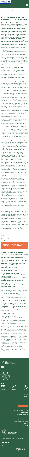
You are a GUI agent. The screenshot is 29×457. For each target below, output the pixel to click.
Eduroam (26, 423)
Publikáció (3, 235)
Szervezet (25, 396)
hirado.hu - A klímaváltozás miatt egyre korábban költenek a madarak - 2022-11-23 (14, 246)
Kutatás (26, 394)
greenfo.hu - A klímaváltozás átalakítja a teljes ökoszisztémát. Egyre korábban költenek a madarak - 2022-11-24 (13, 282)
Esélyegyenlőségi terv (22, 416)
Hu (25, 1)
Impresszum (25, 425)
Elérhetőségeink (24, 412)
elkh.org (3, 240)
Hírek (26, 399)
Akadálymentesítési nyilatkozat (20, 421)
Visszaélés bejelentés (22, 414)
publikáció (18, 42)
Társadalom (25, 398)
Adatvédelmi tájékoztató (21, 419)
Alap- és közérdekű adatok (21, 410)
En (27, 1)
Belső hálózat (23, 406)
